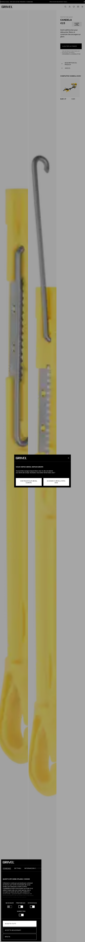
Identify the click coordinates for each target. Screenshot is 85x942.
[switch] (20, 906)
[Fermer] (68, 458)
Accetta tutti (10, 924)
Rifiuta (7, 937)
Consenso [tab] (7, 868)
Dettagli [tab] (17, 868)
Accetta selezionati (13, 930)
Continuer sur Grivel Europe (28, 482)
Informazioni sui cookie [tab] (33, 868)
